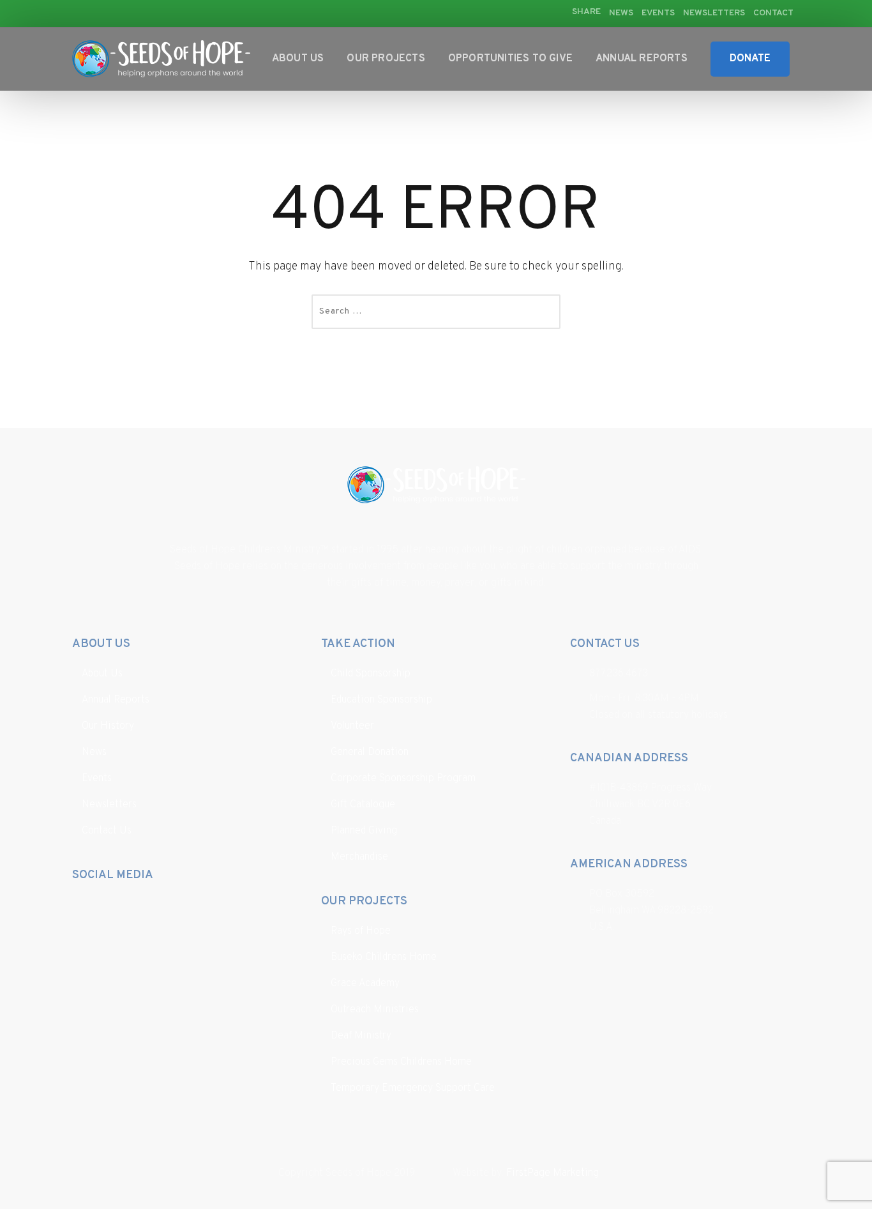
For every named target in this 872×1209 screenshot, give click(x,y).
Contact (773, 13)
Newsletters (714, 13)
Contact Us (107, 831)
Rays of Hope (361, 931)
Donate (750, 58)
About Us (298, 58)
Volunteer (352, 726)
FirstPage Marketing (552, 1173)
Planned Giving (364, 831)
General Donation (370, 752)
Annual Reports (642, 58)
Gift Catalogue (363, 804)
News (621, 13)
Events (658, 13)
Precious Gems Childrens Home (401, 1062)
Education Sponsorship (381, 700)
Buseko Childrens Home (384, 957)
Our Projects (386, 58)
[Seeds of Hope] (161, 59)
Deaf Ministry (361, 1036)
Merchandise (359, 857)
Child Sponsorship (370, 673)
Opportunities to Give (510, 58)
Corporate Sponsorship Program (403, 778)
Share (586, 12)
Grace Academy (365, 983)
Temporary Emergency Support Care (413, 1088)
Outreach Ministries (375, 1009)
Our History (108, 726)
